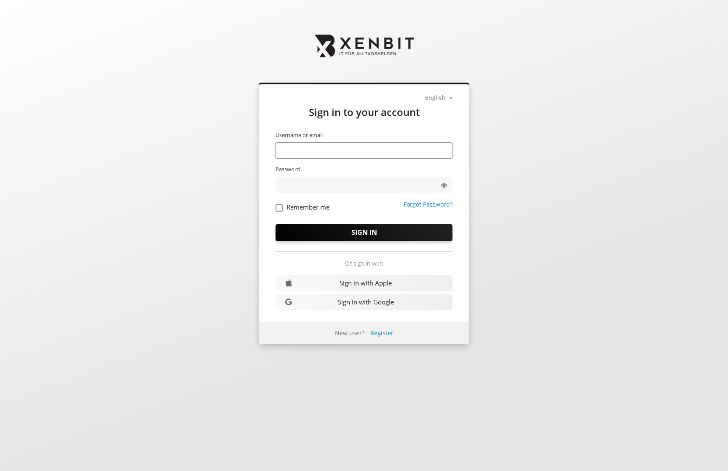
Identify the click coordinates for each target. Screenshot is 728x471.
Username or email (299, 135)
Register (381, 333)
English (436, 98)
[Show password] (444, 185)
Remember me (307, 207)
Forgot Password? (428, 204)
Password (288, 169)
